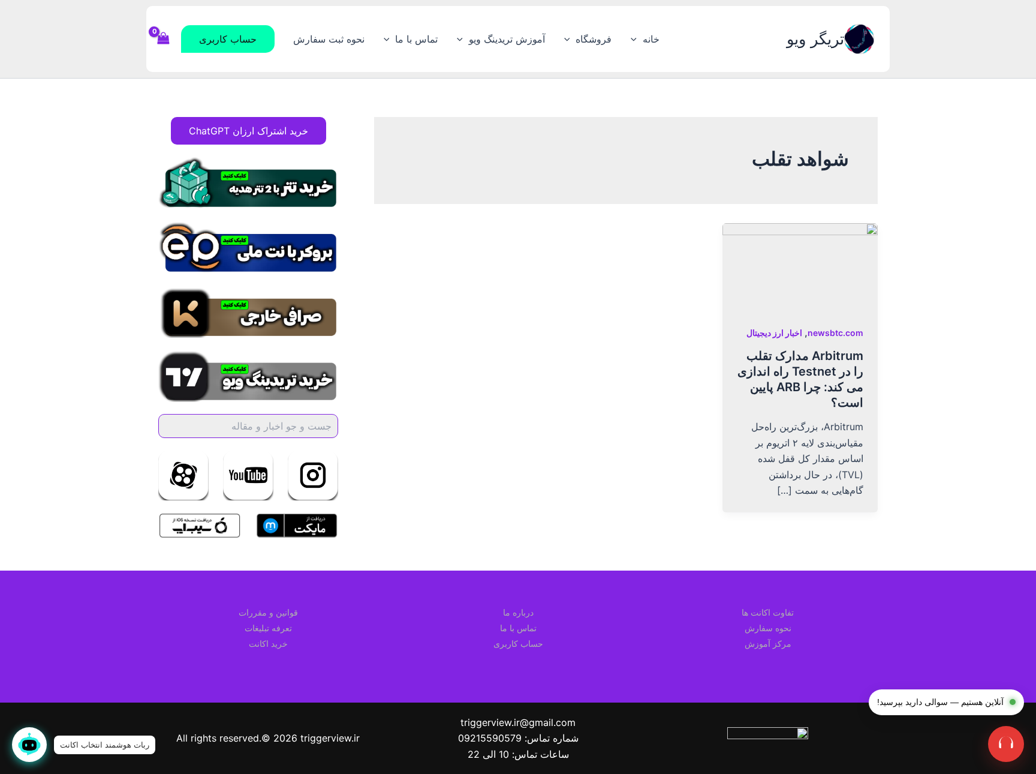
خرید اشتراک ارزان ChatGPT (248, 131)
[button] (228, 39)
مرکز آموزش (768, 643)
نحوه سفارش (768, 628)
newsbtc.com (835, 333)
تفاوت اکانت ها (768, 612)
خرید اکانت (268, 643)
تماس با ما (416, 39)
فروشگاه (594, 39)
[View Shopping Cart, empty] (163, 39)
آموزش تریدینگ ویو (507, 39)
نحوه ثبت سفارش (329, 39)
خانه (651, 39)
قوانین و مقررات (268, 612)
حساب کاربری (518, 643)
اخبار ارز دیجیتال (774, 333)
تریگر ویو (815, 38)
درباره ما (518, 612)
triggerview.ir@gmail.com (518, 722)
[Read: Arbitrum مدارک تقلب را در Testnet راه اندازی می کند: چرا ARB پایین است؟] (800, 266)
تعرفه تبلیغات (268, 628)
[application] (637, 39)
